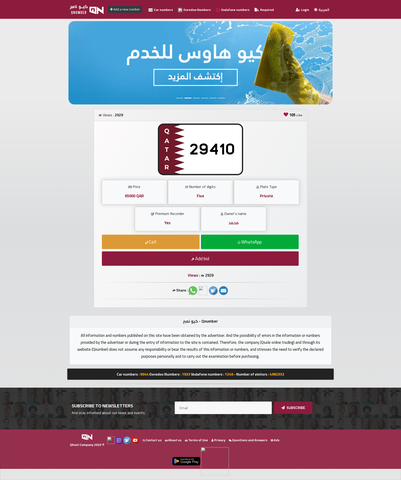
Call (152, 241)
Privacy (219, 440)
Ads (276, 440)
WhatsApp (251, 241)
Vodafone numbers (234, 10)
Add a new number (126, 9)
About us (174, 440)
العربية (323, 10)
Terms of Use (198, 440)
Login (304, 10)
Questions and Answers (249, 440)
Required (266, 10)
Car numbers (163, 10)
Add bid (201, 258)
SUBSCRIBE (295, 407)
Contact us (153, 440)
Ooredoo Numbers (197, 10)
